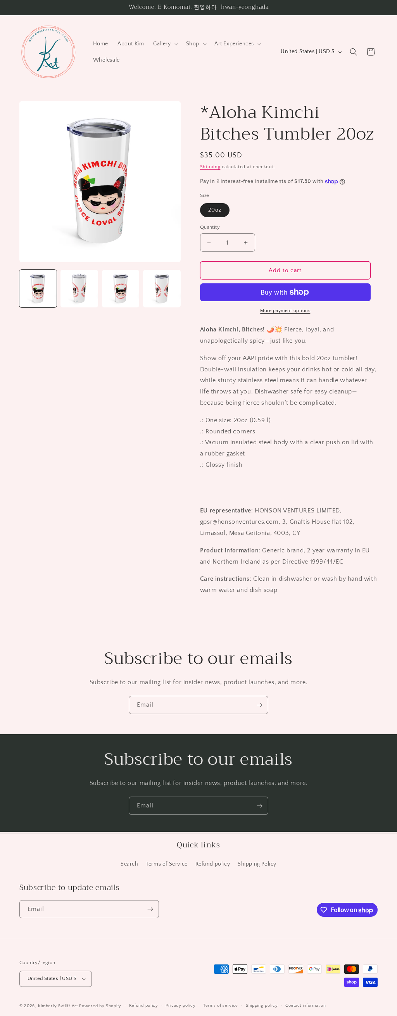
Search (129, 864)
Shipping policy (262, 1005)
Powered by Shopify (100, 1006)
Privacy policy (180, 1005)
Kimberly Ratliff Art (58, 1006)
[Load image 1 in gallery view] (38, 288)
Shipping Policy (257, 864)
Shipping (210, 166)
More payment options (285, 310)
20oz (214, 210)
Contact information (305, 1005)
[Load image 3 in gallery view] (120, 288)
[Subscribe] (259, 705)
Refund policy (212, 864)
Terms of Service (167, 864)
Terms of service (220, 1005)
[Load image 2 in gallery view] (79, 288)
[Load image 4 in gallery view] (161, 288)
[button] (164, 44)
